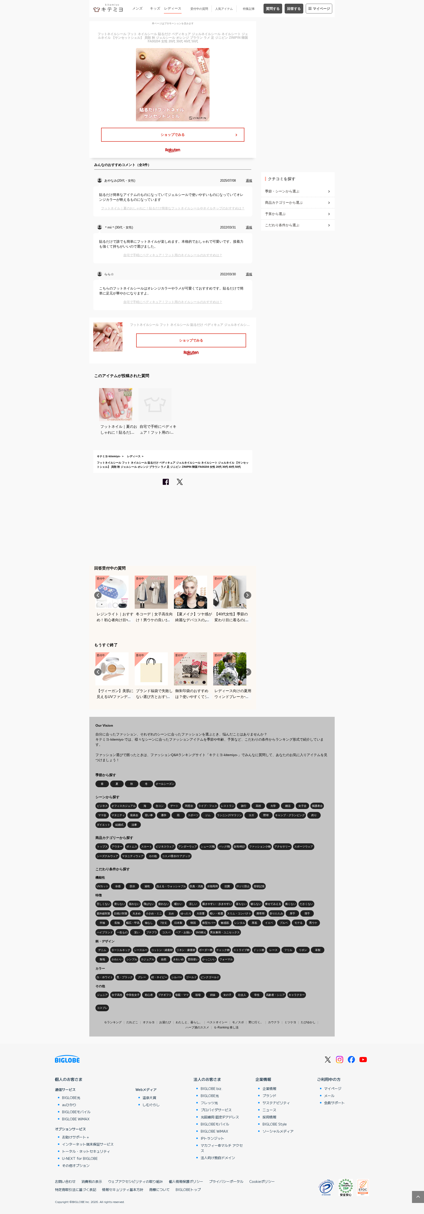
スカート (146, 846)
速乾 (147, 886)
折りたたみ (276, 913)
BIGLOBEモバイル (76, 1111)
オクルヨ (149, 1022)
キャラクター (297, 994)
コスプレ (102, 1007)
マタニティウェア (133, 856)
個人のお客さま (68, 1079)
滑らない (119, 903)
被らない (256, 903)
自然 (163, 959)
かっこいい (209, 959)
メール (329, 1095)
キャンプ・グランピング (290, 815)
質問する (273, 9)
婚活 (288, 805)
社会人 (242, 994)
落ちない (241, 903)
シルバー (176, 977)
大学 (273, 805)
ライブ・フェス (207, 805)
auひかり (69, 1104)
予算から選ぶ (275, 214)
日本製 (178, 922)
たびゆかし (308, 1022)
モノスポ (238, 1022)
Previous (98, 595)
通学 (163, 815)
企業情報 (263, 1079)
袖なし (149, 922)
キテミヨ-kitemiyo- (109, 456)
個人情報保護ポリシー (186, 1181)
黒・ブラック (125, 977)
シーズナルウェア (107, 856)
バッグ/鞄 (224, 846)
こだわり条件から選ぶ (282, 225)
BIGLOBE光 (71, 1097)
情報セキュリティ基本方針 (122, 1189)
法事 (134, 824)
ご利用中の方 (329, 1079)
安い (137, 932)
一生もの (122, 932)
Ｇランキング (113, 1022)
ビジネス (102, 805)
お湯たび (165, 1022)
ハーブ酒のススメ (197, 1027)
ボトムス (131, 846)
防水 (132, 886)
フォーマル (226, 959)
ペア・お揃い (183, 932)
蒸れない (134, 903)
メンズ (137, 8)
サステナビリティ (276, 1102)
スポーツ (193, 815)
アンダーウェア (187, 846)
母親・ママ (182, 994)
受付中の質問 (199, 9)
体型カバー (209, 922)
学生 (257, 994)
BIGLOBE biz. (211, 1088)
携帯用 (260, 913)
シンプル (131, 959)
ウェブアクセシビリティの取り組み (135, 1181)
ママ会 (102, 815)
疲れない (163, 903)
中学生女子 (133, 994)
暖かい (178, 903)
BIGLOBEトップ (188, 1189)
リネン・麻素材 (185, 949)
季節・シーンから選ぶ (282, 191)
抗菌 (227, 886)
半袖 (102, 922)
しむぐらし (151, 1104)
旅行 (243, 805)
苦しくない (103, 903)
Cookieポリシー (262, 1181)
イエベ (269, 922)
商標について (159, 1189)
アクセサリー (282, 846)
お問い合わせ (65, 1181)
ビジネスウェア (165, 846)
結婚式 (119, 824)
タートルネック (120, 949)
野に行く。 (256, 1022)
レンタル (239, 922)
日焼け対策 (120, 913)
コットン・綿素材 (162, 949)
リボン (303, 949)
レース (273, 949)
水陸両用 (212, 886)
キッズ (155, 8)
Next (247, 595)
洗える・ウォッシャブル (171, 886)
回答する (294, 9)
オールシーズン (165, 783)
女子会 (302, 805)
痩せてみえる (273, 903)
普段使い (193, 959)
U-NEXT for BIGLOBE (80, 1158)
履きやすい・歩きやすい (217, 903)
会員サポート (334, 1102)
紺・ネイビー (159, 977)
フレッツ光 (209, 1102)
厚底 (254, 922)
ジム (208, 815)
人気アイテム (224, 9)
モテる (298, 922)
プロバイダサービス (216, 1109)
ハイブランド (105, 932)
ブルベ (284, 922)
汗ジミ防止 (243, 886)
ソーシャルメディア (278, 1131)
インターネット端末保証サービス (88, 1144)
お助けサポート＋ (76, 1137)
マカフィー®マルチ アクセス (222, 1148)
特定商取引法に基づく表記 (75, 1189)
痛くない (290, 903)
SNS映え (201, 932)
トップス (102, 846)
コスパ (166, 932)
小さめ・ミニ (154, 913)
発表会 (134, 815)
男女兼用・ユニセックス (225, 932)
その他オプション (76, 1165)
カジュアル (147, 959)
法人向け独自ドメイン (218, 1157)
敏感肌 (225, 922)
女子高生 (117, 994)
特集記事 (249, 9)
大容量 (201, 913)
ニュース (269, 1109)
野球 (266, 815)
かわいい (117, 959)
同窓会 (189, 805)
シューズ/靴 (208, 846)
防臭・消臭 (196, 886)
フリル (288, 949)
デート (174, 805)
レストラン (227, 805)
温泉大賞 (149, 1097)
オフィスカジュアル (123, 805)
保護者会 (317, 805)
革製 (317, 949)
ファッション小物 (260, 846)
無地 (102, 959)
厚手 (292, 913)
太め (171, 913)
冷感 (117, 886)
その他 (153, 856)
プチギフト (165, 994)
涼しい (193, 903)
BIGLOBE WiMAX (76, 1118)
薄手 (307, 913)
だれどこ (132, 1022)
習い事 (149, 815)
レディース (172, 8)
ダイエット (103, 824)
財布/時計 (239, 846)
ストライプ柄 (241, 949)
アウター (117, 846)
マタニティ (118, 815)
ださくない (306, 903)
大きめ (136, 913)
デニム (102, 949)
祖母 (198, 994)
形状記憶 (259, 886)
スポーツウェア (303, 846)
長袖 (117, 922)
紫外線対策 (103, 913)
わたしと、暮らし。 (189, 1022)
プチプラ (151, 932)
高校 (258, 805)
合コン (160, 805)
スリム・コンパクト (239, 913)
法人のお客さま (207, 1079)
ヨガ (251, 815)
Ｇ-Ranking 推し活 (226, 1027)
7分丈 (163, 922)
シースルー (140, 949)
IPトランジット (212, 1138)
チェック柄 (223, 949)
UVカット (102, 886)
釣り (314, 815)
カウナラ (274, 1022)
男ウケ (313, 922)
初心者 (149, 994)
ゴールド (191, 977)
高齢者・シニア (275, 994)
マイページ (321, 9)
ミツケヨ (290, 1022)
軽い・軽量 (216, 913)
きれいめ (178, 959)
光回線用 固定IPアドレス (220, 1116)
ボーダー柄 (205, 949)
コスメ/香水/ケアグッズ (176, 856)
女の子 (227, 994)
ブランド (269, 1095)
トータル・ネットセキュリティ (86, 1151)
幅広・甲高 (133, 922)
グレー (142, 977)
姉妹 (212, 994)
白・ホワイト (105, 977)
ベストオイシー (217, 1022)
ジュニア (102, 994)
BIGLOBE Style (275, 1124)
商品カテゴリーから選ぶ (284, 202)
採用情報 (269, 1116)
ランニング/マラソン (229, 815)
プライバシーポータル (226, 1181)
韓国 (193, 922)
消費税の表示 (91, 1181)
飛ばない (149, 903)
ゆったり (186, 913)
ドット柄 (258, 949)
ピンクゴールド (209, 977)
